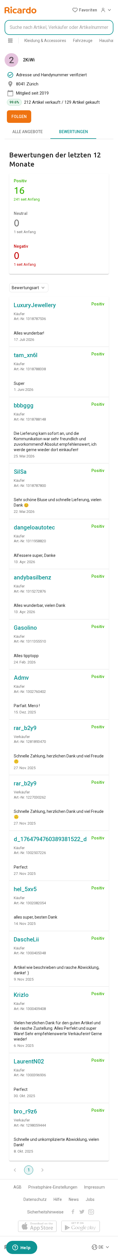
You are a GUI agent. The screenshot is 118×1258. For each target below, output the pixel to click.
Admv (21, 677)
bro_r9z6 (25, 1111)
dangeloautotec (34, 527)
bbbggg (24, 405)
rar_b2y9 (25, 728)
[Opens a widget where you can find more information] (21, 1248)
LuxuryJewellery (35, 305)
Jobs (90, 1199)
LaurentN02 (29, 1061)
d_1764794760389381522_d (50, 839)
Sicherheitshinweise (45, 1212)
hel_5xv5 (25, 889)
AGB (17, 1187)
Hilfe (58, 1199)
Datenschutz (35, 1199)
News (74, 1199)
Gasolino (25, 627)
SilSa (20, 471)
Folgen (19, 116)
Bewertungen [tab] (73, 131)
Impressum (94, 1187)
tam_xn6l (26, 355)
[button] (85, 10)
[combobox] (59, 27)
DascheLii (26, 939)
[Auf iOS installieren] (37, 1227)
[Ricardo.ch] (20, 10)
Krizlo (21, 994)
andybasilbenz (32, 577)
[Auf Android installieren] (80, 1227)
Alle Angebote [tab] (27, 131)
